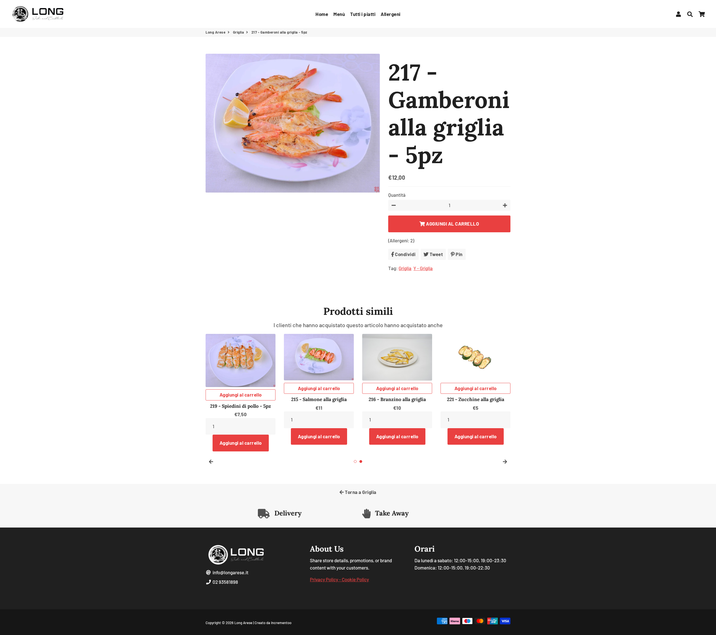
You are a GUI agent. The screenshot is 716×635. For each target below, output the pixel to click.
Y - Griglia (423, 268)
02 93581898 (225, 582)
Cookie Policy (355, 579)
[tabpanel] (475, 389)
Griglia (238, 32)
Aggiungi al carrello (241, 394)
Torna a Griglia (360, 492)
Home (321, 14)
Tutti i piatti (362, 14)
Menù (339, 14)
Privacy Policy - (326, 579)
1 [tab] (355, 461)
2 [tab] (360, 461)
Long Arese (215, 32)
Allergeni (391, 14)
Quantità (397, 195)
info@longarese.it (230, 572)
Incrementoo (281, 622)
